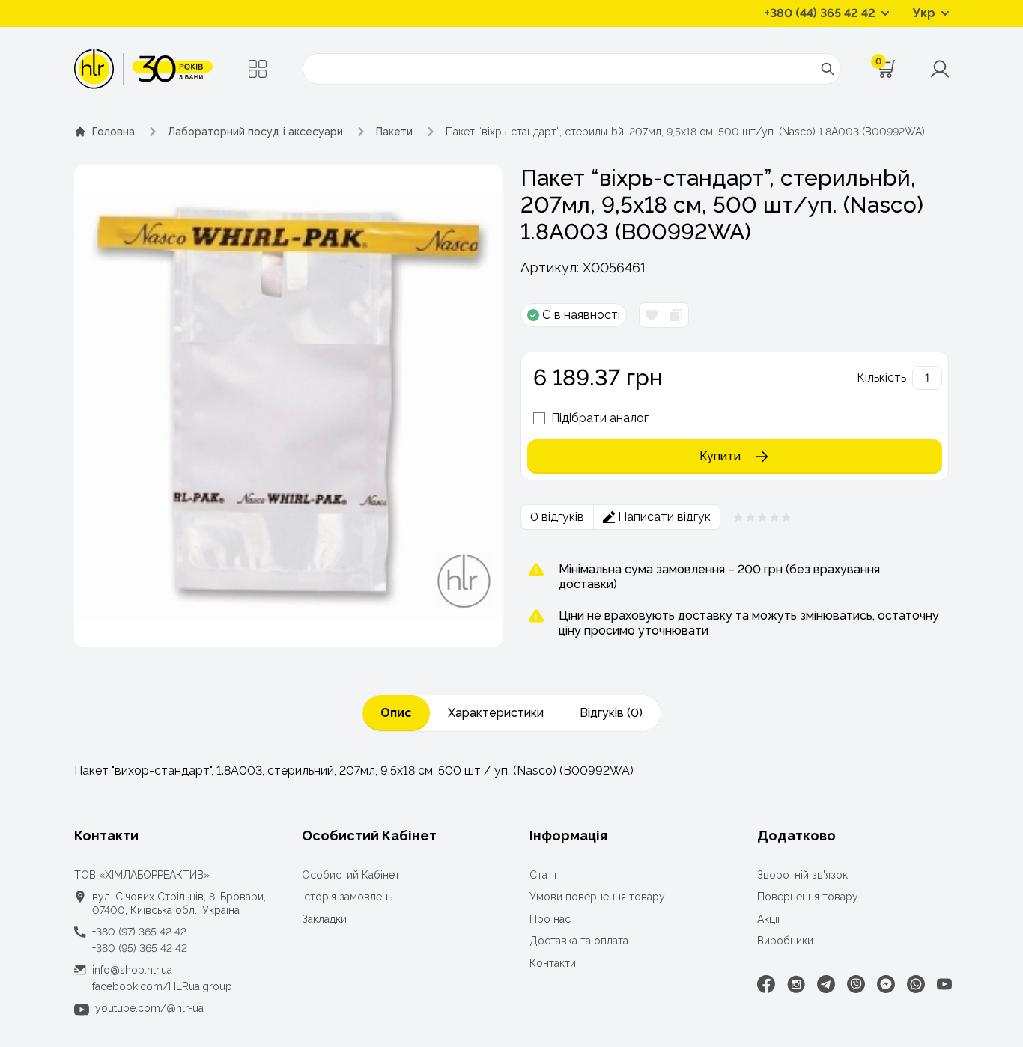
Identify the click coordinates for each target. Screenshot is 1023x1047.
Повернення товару (807, 897)
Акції (768, 919)
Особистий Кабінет (351, 875)
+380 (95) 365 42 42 (139, 948)
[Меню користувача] (940, 69)
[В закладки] (652, 315)
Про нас (550, 919)
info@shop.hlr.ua (132, 970)
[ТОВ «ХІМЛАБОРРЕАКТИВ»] (143, 69)
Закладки (324, 919)
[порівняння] (676, 315)
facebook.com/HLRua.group (162, 986)
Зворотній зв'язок (802, 875)
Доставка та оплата (578, 941)
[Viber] (856, 984)
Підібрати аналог (600, 418)
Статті (544, 875)
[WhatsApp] (916, 984)
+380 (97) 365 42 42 (139, 932)
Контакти (552, 963)
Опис (396, 713)
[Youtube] (944, 984)
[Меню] (258, 69)
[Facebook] (766, 984)
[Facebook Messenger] (886, 984)
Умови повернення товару (597, 897)
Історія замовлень (347, 897)
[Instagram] (796, 984)
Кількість (881, 377)
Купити (720, 456)
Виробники (785, 941)
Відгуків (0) (611, 713)
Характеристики (496, 713)
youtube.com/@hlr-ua (149, 1008)
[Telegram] (826, 984)
